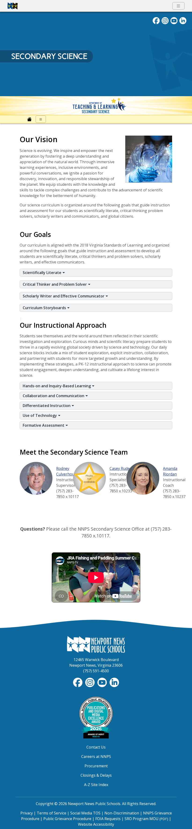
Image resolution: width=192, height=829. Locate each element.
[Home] (29, 119)
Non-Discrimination (121, 813)
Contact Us (96, 747)
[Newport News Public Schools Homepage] (96, 643)
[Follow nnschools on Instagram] (165, 20)
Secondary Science (49, 56)
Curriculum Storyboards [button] (45, 307)
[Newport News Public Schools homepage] (12, 6)
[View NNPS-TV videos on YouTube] (102, 681)
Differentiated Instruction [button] (47, 405)
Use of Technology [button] (40, 415)
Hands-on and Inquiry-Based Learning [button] (57, 385)
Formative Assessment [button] (44, 425)
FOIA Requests (108, 818)
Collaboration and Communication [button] (54, 395)
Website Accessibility (96, 824)
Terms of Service (51, 813)
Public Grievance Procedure (67, 818)
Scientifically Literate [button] (42, 272)
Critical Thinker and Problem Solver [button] (55, 284)
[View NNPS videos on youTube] (173, 20)
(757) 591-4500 (96, 670)
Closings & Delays (96, 775)
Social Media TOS (85, 813)
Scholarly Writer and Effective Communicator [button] (64, 296)
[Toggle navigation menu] (178, 6)
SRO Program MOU (146, 818)
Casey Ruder (120, 468)
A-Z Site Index (96, 784)
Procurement (96, 765)
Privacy (26, 813)
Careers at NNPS (96, 756)
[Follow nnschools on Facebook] (156, 20)
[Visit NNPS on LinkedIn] (182, 20)
